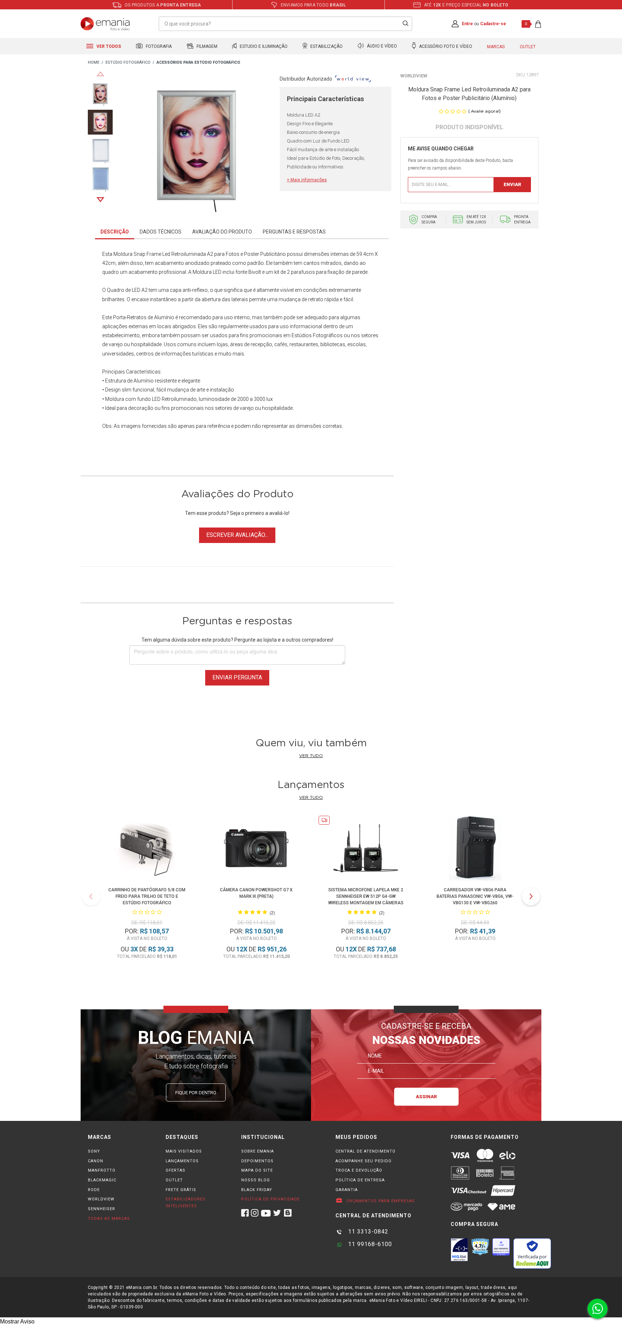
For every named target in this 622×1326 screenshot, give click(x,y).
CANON (95, 1161)
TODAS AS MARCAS (109, 1218)
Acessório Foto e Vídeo (445, 46)
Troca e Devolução (358, 1170)
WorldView (413, 75)
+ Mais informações (307, 179)
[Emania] (105, 23)
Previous (100, 73)
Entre (467, 23)
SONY (94, 1151)
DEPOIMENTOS (257, 1161)
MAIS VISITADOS (184, 1151)
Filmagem (206, 46)
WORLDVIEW (101, 1199)
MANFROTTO (102, 1170)
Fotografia (158, 46)
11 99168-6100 (369, 1244)
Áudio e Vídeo (381, 46)
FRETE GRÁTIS (181, 1189)
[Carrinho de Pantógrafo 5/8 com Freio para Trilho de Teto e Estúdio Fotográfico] (147, 849)
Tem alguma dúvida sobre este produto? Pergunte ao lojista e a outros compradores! (237, 640)
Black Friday (256, 1189)
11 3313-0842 (367, 1231)
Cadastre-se (493, 23)
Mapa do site (257, 1170)
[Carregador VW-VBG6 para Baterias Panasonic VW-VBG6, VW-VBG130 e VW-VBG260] (475, 849)
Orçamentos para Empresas (380, 1201)
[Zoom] (100, 93)
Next (100, 199)
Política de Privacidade (270, 1199)
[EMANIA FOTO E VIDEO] (93, 63)
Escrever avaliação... (237, 534)
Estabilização (326, 46)
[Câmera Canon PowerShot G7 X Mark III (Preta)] (256, 849)
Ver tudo (311, 755)
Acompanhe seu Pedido (363, 1161)
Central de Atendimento (365, 1151)
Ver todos (108, 46)
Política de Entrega (360, 1180)
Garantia (346, 1189)
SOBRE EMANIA (257, 1151)
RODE (94, 1189)
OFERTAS (175, 1170)
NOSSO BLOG (255, 1180)
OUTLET (174, 1180)
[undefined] (196, 146)
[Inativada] (459, 1249)
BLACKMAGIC (102, 1180)
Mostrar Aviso (17, 1321)
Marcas (496, 46)
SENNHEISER (101, 1209)
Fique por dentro (195, 1092)
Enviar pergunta (237, 677)
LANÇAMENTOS (182, 1161)
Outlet (528, 46)
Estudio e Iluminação (263, 46)
